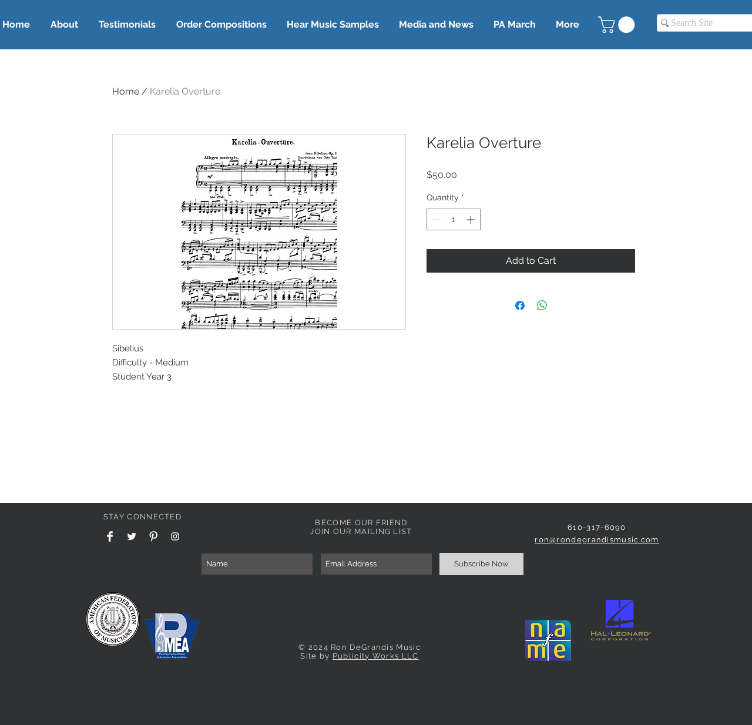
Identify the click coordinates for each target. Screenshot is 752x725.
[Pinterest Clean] (153, 536)
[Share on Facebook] (520, 305)
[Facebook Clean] (110, 536)
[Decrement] (435, 219)
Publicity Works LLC (376, 656)
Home (125, 91)
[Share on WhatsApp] (542, 305)
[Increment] (471, 219)
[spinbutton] (453, 219)
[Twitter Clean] (131, 536)
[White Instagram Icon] (175, 536)
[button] (618, 24)
